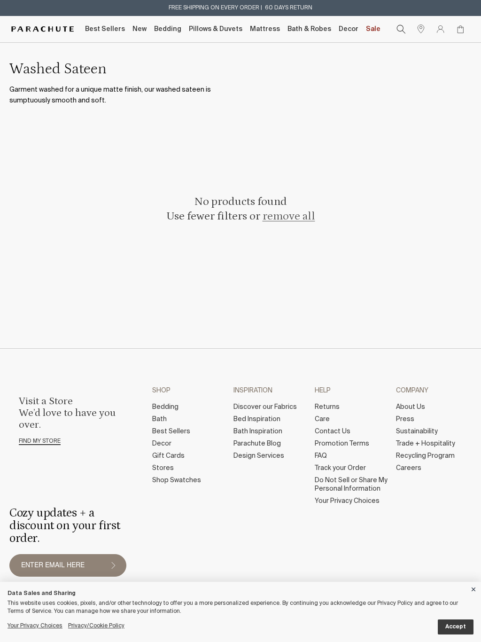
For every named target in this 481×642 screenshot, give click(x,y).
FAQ (321, 456)
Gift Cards (168, 456)
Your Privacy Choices (347, 501)
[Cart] (460, 29)
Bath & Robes (309, 29)
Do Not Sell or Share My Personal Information (351, 484)
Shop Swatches (176, 480)
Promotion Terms (342, 443)
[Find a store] (420, 29)
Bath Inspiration (257, 431)
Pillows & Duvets (215, 29)
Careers (408, 468)
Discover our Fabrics (265, 407)
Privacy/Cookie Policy (96, 626)
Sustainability (417, 431)
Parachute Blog (257, 443)
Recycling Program (425, 456)
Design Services (258, 456)
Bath (159, 419)
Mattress (265, 29)
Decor (348, 29)
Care (322, 419)
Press (405, 419)
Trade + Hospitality (425, 443)
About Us (410, 407)
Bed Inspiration (256, 419)
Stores (163, 468)
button (113, 565)
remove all (289, 216)
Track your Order (340, 468)
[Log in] (440, 29)
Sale (373, 29)
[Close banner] (474, 588)
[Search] (401, 29)
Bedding (167, 29)
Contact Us (332, 431)
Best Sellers (105, 29)
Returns (327, 407)
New (139, 29)
